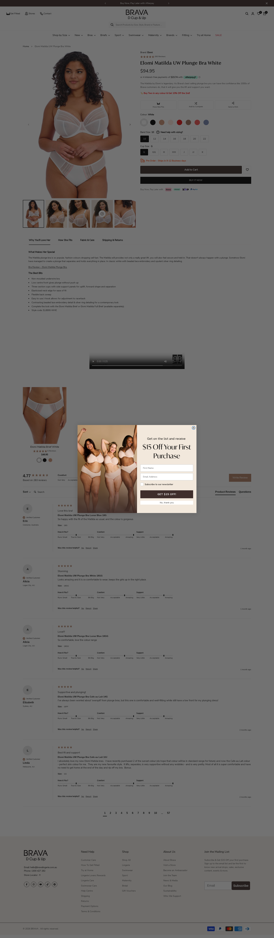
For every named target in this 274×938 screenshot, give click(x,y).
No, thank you (167, 502)
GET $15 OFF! (166, 494)
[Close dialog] (193, 427)
